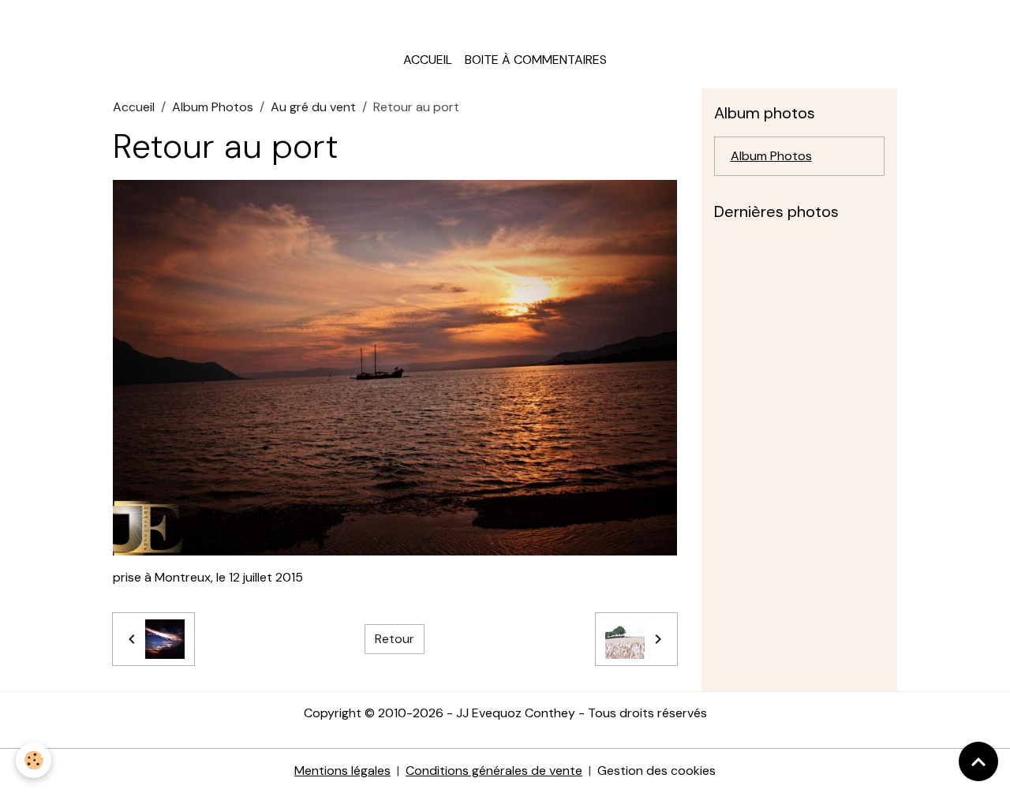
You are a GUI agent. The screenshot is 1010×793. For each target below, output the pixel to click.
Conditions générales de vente (494, 770)
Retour (394, 638)
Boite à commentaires (536, 59)
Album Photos (212, 107)
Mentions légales (342, 770)
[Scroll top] (978, 761)
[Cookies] (33, 760)
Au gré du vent (313, 107)
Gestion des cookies (656, 770)
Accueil (427, 59)
